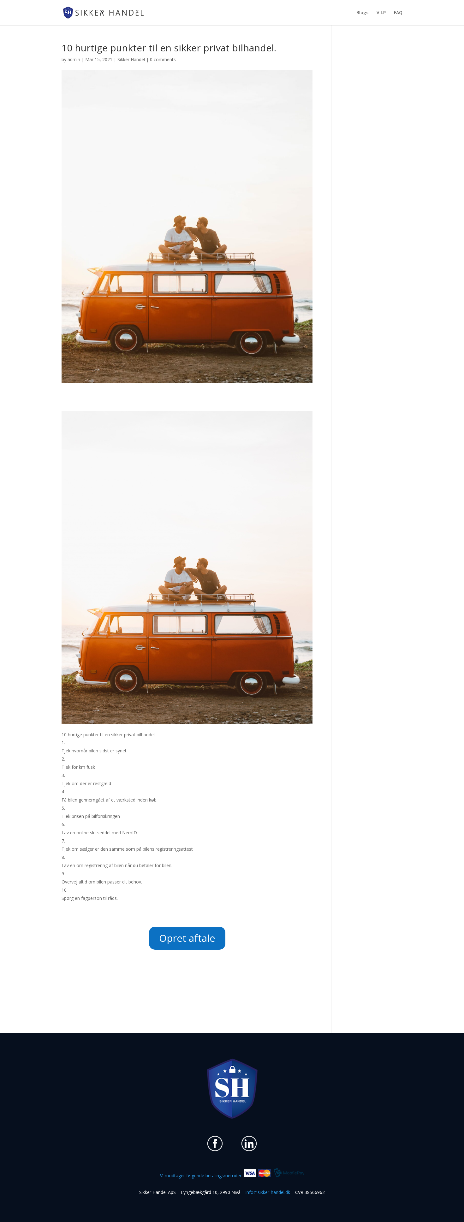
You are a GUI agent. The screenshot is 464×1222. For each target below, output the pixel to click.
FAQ (398, 12)
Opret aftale (187, 938)
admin (74, 59)
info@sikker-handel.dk (268, 1192)
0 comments (163, 59)
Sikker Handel (131, 59)
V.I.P (381, 12)
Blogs (362, 12)
